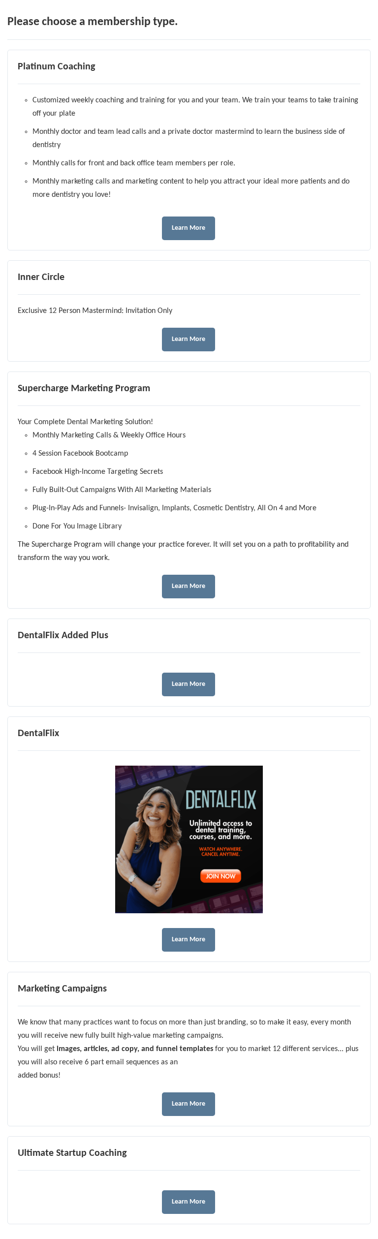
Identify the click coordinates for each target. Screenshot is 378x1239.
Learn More (188, 228)
